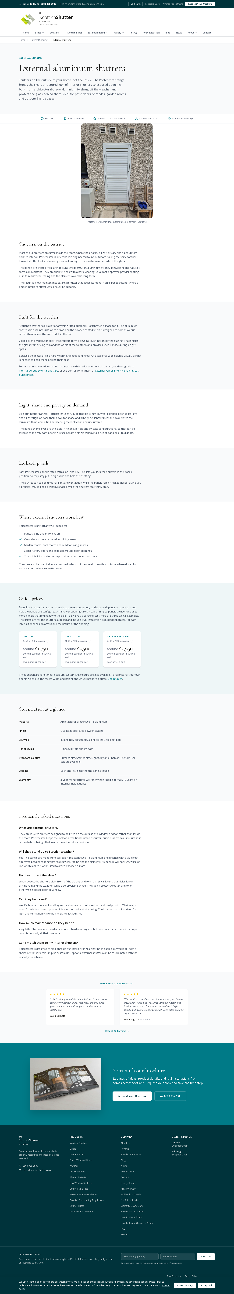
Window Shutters (78, 1142)
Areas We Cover (129, 1188)
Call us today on (39, 3)
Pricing (133, 32)
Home (26, 32)
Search (137, 4)
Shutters (54, 32)
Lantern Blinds (74, 32)
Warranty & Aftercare (132, 1205)
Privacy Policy (191, 1276)
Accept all (206, 1285)
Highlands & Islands (131, 1194)
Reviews (125, 1148)
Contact (207, 32)
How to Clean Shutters (132, 1211)
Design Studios (128, 1182)
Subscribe (206, 1256)
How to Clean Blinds (131, 1217)
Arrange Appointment (173, 4)
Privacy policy (176, 1263)
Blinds (38, 32)
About (191, 32)
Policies (125, 1234)
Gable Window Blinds (81, 1160)
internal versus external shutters (38, 370)
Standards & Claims (131, 1154)
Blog (167, 32)
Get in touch (115, 679)
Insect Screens (77, 1171)
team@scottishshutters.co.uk (38, 1170)
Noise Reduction (151, 32)
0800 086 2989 (172, 1096)
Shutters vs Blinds (79, 1188)
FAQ (123, 1228)
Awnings (74, 1165)
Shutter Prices (77, 1205)
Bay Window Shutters (81, 1182)
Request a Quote (152, 4)
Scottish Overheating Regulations (87, 1200)
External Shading (97, 32)
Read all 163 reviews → (117, 1030)
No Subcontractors (130, 1200)
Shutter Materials (79, 1177)
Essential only (185, 1285)
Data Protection (174, 1276)
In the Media (127, 1171)
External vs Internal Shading (84, 1194)
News (179, 32)
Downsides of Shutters (81, 1211)
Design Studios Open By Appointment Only (82, 3)
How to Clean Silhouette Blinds (137, 1222)
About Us (125, 1142)
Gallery (117, 32)
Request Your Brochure (200, 4)
